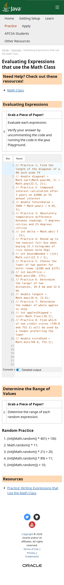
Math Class (15, 90)
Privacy (31, 552)
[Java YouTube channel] (32, 525)
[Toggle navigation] (57, 7)
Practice (11, 26)
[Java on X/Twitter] (27, 517)
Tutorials (16, 50)
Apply (26, 26)
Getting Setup (29, 18)
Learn (49, 18)
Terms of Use (31, 549)
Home (9, 18)
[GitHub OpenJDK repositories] (36, 517)
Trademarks (32, 556)
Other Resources (17, 41)
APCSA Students (17, 33)
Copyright (27, 534)
